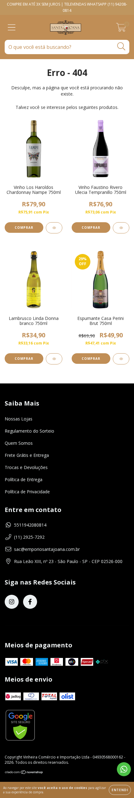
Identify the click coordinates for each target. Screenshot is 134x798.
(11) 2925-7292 (29, 537)
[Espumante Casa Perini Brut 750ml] (121, 358)
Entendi (120, 790)
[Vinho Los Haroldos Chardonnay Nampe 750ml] (54, 227)
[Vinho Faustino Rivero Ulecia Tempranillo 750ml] (121, 227)
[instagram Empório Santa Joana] (12, 602)
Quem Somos (19, 443)
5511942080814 (30, 525)
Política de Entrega (23, 479)
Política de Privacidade (27, 492)
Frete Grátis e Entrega (27, 455)
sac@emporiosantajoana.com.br (47, 549)
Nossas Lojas (18, 419)
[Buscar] (121, 46)
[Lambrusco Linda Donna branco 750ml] (54, 358)
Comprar (91, 358)
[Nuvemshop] (24, 773)
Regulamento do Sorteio (29, 431)
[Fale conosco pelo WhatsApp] (124, 769)
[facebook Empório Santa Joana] (30, 602)
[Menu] (12, 27)
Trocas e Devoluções (26, 467)
